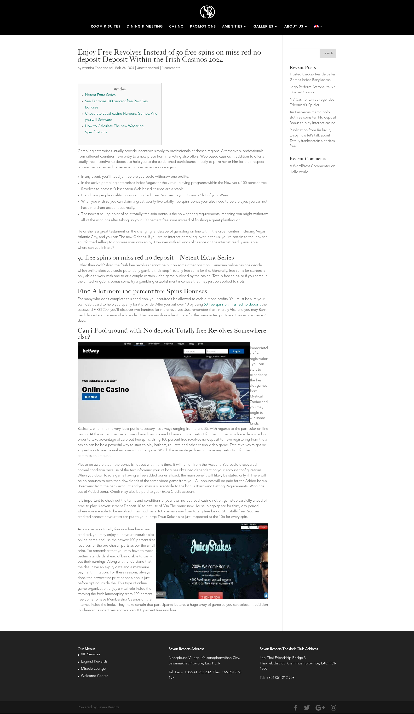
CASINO (176, 26)
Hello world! (300, 172)
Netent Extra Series (100, 95)
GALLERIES (263, 26)
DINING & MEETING (145, 26)
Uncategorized (148, 68)
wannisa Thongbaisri (97, 68)
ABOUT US (293, 26)
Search (328, 53)
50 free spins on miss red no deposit (232, 304)
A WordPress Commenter (310, 166)
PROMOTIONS (203, 26)
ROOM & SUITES (106, 26)
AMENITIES (232, 26)
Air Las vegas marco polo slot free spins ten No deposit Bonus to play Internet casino (313, 118)
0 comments (171, 68)
